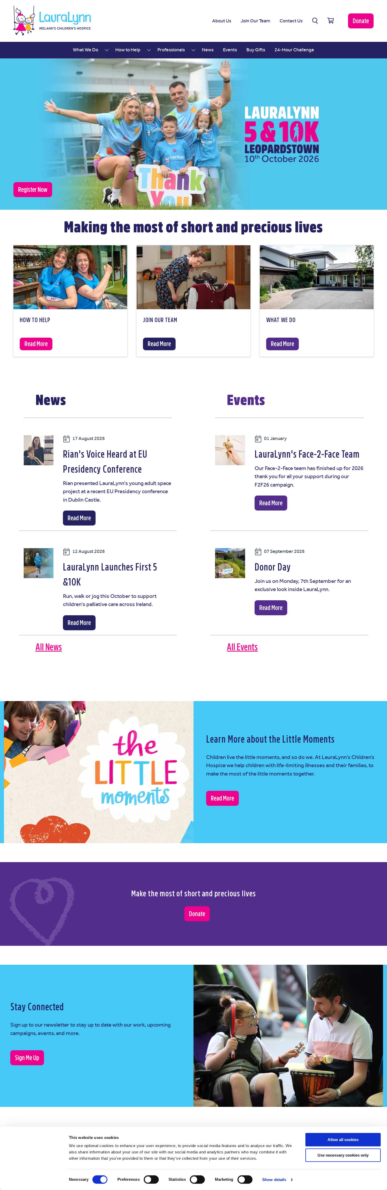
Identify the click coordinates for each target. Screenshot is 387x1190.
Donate (361, 20)
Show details (274, 1179)
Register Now (32, 189)
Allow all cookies (343, 1139)
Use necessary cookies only (343, 1155)
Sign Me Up (27, 1057)
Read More (79, 518)
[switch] (151, 1179)
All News (49, 647)
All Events (242, 647)
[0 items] (330, 20)
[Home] (52, 21)
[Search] (315, 21)
